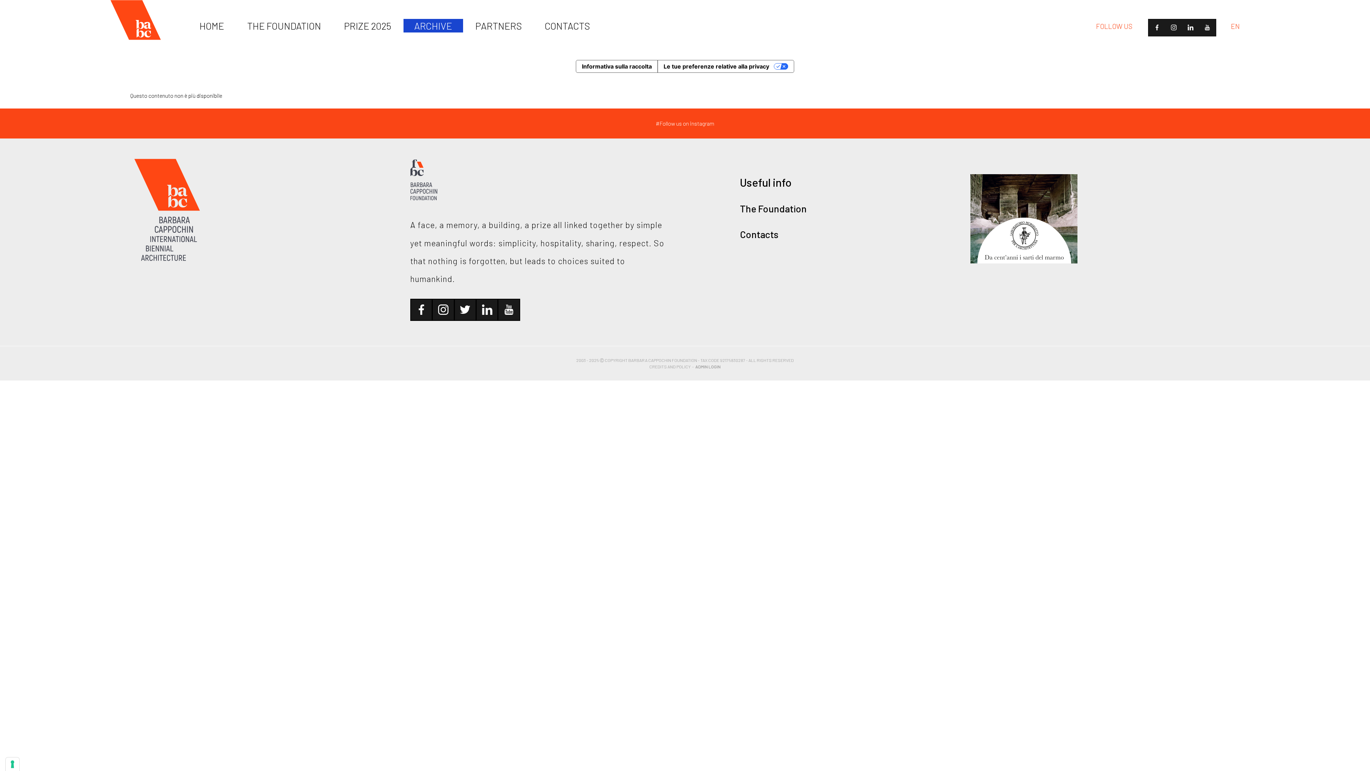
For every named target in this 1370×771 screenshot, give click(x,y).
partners (498, 25)
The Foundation (773, 208)
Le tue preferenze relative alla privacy (716, 66)
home (211, 25)
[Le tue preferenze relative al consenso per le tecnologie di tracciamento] (12, 764)
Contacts (759, 234)
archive (433, 25)
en (1235, 26)
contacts (567, 25)
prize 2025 (367, 25)
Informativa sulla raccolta (617, 66)
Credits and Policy (670, 366)
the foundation (284, 25)
